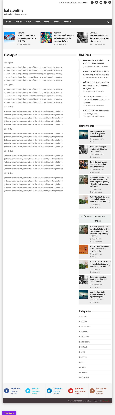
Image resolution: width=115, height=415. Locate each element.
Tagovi (98, 221)
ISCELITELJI (86, 327)
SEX (83, 352)
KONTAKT (18, 22)
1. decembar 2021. (91, 77)
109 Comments (97, 192)
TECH (83, 367)
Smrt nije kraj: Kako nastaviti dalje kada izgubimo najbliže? (97, 133)
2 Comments (104, 66)
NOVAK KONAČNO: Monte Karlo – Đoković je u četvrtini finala (99, 248)
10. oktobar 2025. (99, 44)
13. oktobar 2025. (98, 139)
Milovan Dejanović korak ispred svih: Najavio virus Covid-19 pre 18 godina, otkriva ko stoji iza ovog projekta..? (99, 181)
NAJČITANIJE (86, 216)
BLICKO (28, 22)
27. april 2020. (97, 189)
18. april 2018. (97, 254)
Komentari (100, 216)
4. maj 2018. (89, 91)
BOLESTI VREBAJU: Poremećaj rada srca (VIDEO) (27, 38)
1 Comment (101, 117)
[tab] (86, 216)
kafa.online (13, 10)
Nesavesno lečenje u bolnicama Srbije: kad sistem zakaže (99, 38)
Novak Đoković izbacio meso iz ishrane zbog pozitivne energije (98, 164)
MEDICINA (21, 33)
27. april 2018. (61, 44)
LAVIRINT (84, 332)
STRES (37, 22)
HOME (8, 22)
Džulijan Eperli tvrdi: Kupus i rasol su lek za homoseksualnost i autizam (96, 99)
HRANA (84, 322)
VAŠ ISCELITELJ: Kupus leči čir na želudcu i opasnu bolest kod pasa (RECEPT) (96, 85)
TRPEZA (47, 22)
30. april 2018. (25, 44)
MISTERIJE (85, 342)
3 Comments (100, 91)
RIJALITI (84, 347)
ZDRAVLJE (67, 22)
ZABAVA (57, 22)
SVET (83, 362)
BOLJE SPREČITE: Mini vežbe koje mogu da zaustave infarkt (64, 38)
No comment (104, 77)
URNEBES (85, 377)
